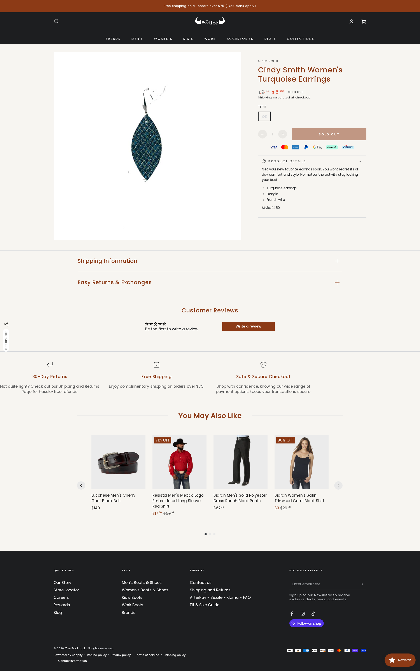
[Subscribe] (363, 584)
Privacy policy (121, 655)
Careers (61, 597)
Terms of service (147, 655)
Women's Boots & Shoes (145, 590)
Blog (58, 612)
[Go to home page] (210, 21)
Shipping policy (175, 655)
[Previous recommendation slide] (81, 485)
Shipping (265, 97)
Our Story (62, 582)
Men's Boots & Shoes (142, 582)
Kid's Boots (132, 597)
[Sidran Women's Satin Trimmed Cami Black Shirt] (302, 462)
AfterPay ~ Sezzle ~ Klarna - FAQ (220, 597)
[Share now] (6, 324)
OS (266, 117)
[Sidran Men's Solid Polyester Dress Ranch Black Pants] (241, 462)
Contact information (72, 661)
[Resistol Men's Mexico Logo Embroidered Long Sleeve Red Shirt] (179, 462)
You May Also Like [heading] (210, 415)
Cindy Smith (268, 61)
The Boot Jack (75, 648)
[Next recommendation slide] (338, 485)
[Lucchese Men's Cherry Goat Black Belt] (118, 462)
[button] (56, 21)
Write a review (248, 326)
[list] (210, 378)
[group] (118, 476)
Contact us (201, 582)
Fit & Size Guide (204, 605)
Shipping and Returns (210, 590)
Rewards (62, 605)
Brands (128, 612)
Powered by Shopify (68, 655)
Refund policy (97, 655)
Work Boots (132, 605)
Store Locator (66, 590)
